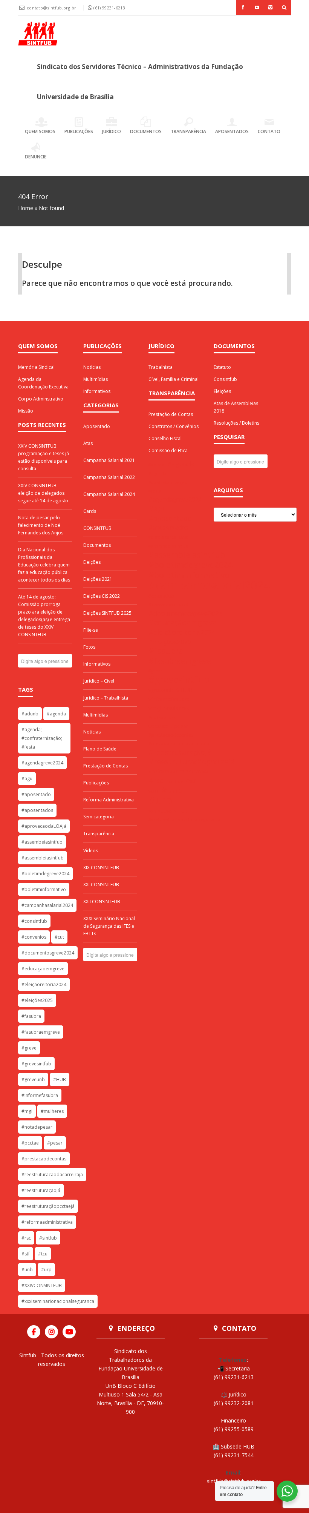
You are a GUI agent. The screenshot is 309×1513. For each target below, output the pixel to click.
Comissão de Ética (168, 450)
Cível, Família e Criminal (173, 379)
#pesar (55, 1143)
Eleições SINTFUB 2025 (107, 613)
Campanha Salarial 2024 (109, 494)
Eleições (92, 562)
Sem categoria (98, 816)
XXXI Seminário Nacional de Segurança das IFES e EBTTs (109, 926)
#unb (27, 1269)
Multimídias (95, 379)
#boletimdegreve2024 (45, 873)
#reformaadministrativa (47, 1222)
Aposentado (96, 426)
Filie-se (90, 630)
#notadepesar (36, 1127)
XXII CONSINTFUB (101, 901)
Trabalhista (160, 367)
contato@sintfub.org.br (52, 8)
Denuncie (35, 156)
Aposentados (232, 131)
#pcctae (30, 1143)
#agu (26, 778)
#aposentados (37, 810)
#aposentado (36, 794)
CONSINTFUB (97, 528)
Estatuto (222, 367)
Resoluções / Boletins (236, 423)
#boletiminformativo (43, 889)
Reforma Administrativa (108, 799)
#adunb (29, 713)
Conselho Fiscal (165, 438)
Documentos (146, 131)
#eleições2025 (37, 1000)
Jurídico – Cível (98, 681)
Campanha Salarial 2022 (109, 477)
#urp (46, 1269)
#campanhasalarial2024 (47, 905)
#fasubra (31, 1016)
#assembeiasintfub (42, 842)
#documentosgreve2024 (47, 953)
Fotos (89, 647)
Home (25, 208)
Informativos (96, 391)
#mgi (26, 1111)
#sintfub (48, 1238)
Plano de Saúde (99, 749)
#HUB (59, 1079)
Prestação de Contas (105, 766)
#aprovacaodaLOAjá (43, 826)
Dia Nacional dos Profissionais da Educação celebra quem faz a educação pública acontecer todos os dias (44, 564)
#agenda (56, 713)
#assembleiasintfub (42, 858)
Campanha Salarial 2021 (109, 460)
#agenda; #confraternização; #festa (41, 738)
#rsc (26, 1238)
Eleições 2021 (97, 579)
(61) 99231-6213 (109, 8)
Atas (88, 443)
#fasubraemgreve (40, 1032)
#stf (25, 1254)
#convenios (33, 937)
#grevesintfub (36, 1063)
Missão (25, 411)
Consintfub (225, 379)
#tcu (42, 1254)
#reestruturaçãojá (40, 1190)
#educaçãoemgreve (42, 968)
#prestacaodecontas (43, 1158)
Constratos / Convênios (173, 426)
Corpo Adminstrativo (40, 399)
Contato (269, 131)
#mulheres (52, 1111)
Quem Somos (40, 131)
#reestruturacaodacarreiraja (52, 1174)
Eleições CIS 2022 (101, 596)
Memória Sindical (36, 367)
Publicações (78, 131)
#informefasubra (39, 1095)
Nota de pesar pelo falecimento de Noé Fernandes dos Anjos (40, 525)
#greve (29, 1048)
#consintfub (34, 921)
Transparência (188, 131)
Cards (89, 511)
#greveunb (33, 1079)
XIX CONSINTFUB (101, 867)
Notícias (92, 367)
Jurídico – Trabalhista (105, 698)
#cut (59, 937)
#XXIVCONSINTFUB (41, 1285)
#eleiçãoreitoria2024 (43, 984)
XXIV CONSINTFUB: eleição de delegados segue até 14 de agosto (43, 493)
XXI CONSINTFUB (101, 884)
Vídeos (90, 850)
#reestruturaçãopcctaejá (48, 1206)
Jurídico (111, 131)
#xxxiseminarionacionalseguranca (57, 1301)
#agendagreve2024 (42, 763)
